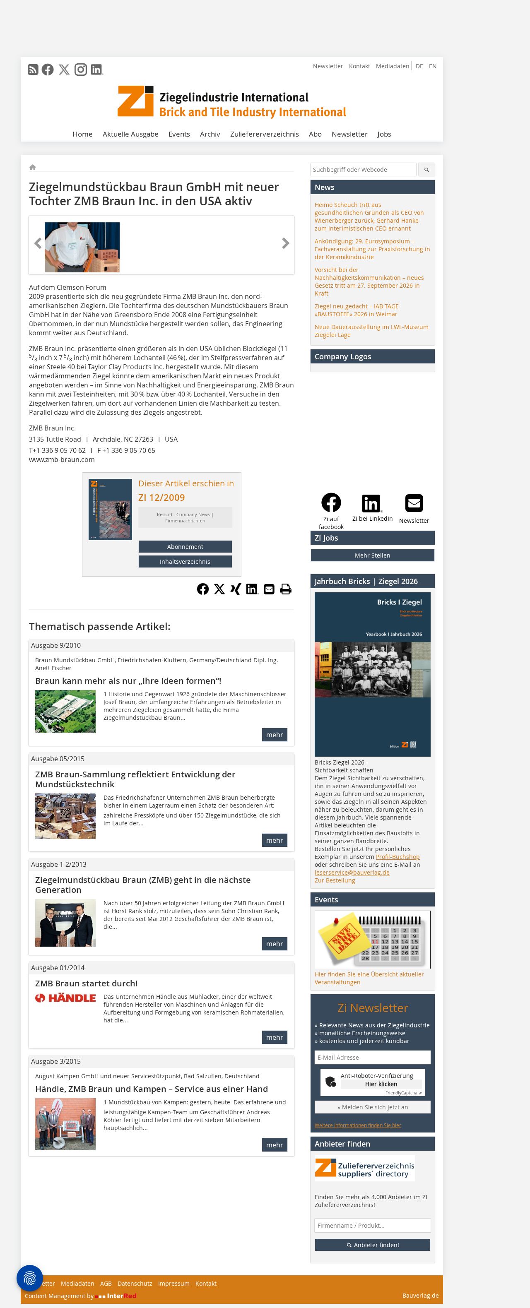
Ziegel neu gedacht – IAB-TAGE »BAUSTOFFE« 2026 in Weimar (357, 310)
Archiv (210, 134)
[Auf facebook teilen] (203, 592)
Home (82, 134)
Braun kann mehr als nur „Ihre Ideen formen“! (128, 680)
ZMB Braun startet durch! (86, 983)
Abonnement (185, 547)
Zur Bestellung (335, 880)
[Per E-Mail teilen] (269, 589)
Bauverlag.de (420, 1295)
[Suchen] (427, 169)
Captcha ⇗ (403, 1093)
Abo (315, 134)
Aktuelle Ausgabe (131, 134)
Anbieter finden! (375, 1245)
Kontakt (359, 66)
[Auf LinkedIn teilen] (252, 592)
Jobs (384, 134)
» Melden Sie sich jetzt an (372, 1107)
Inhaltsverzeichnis (185, 561)
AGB (106, 1283)
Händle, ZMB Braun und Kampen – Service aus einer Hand (151, 1088)
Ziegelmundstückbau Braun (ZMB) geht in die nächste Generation (143, 884)
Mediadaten (393, 66)
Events (179, 134)
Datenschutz (135, 1283)
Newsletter (328, 66)
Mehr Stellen (372, 555)
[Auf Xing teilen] (236, 592)
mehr (274, 734)
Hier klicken (381, 1084)
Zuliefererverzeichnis (264, 134)
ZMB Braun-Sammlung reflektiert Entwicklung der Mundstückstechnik (135, 779)
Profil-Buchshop (398, 857)
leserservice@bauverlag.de (352, 872)
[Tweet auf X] (219, 592)
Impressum (174, 1283)
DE (419, 66)
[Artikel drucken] (285, 589)
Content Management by (60, 1296)
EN (433, 66)
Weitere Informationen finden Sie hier (358, 1125)
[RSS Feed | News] (33, 69)
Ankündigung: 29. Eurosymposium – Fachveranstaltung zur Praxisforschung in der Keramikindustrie (372, 249)
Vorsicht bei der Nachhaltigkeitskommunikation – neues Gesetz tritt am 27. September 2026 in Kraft (369, 281)
